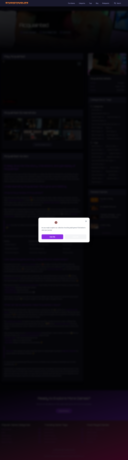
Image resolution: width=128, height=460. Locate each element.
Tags (90, 3)
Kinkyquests (105, 3)
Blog (97, 3)
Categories (82, 3)
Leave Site (75, 237)
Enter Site (52, 237)
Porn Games (71, 3)
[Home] (17, 3)
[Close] (86, 221)
